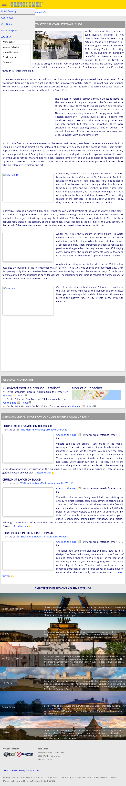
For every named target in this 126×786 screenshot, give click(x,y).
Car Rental (7, 17)
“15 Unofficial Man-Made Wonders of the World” (46, 483)
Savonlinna (8, 707)
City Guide (7, 24)
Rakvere (7, 682)
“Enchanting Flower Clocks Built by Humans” (44, 536)
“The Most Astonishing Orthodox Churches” (44, 429)
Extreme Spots (9, 30)
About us (36, 770)
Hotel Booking (8, 11)
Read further (44, 472)
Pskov (5, 732)
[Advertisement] (27, 118)
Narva (5, 633)
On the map (10, 402)
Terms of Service (10, 770)
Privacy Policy (25, 770)
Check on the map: (67, 434)
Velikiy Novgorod (12, 658)
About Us (6, 36)
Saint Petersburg (12, 609)
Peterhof (40, 12)
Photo (21, 395)
